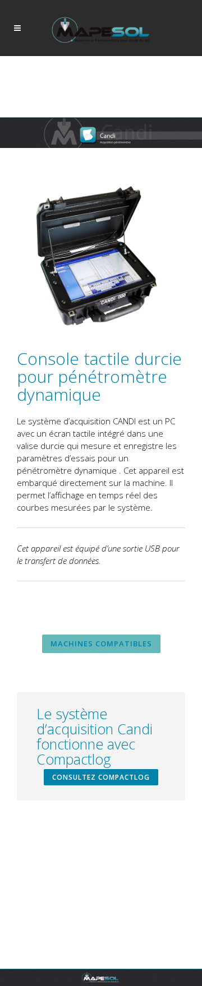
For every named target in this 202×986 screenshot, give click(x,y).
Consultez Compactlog (101, 777)
